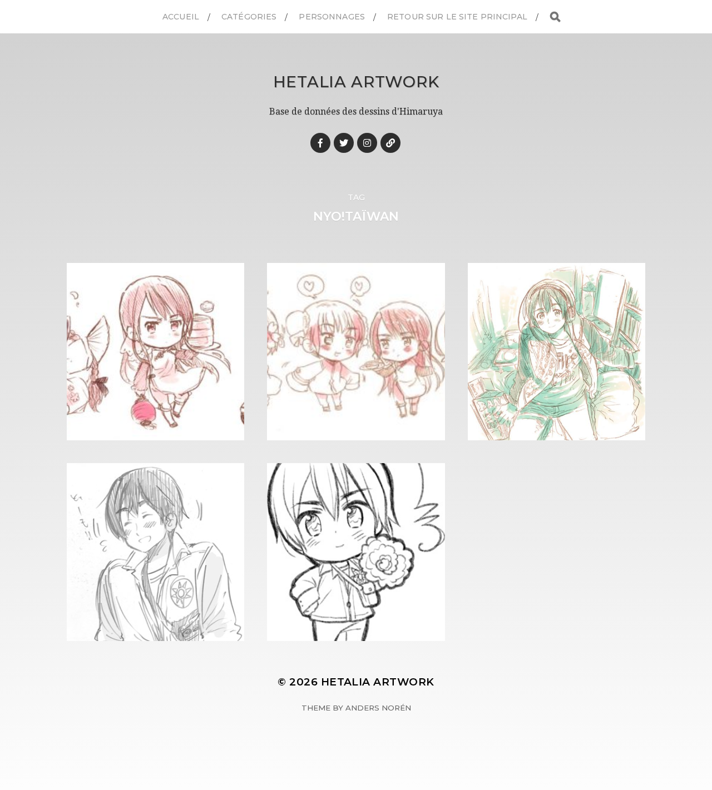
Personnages (332, 17)
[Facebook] (320, 143)
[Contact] (390, 143)
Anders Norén (378, 707)
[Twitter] (344, 143)
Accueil (180, 17)
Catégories (248, 17)
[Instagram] (367, 143)
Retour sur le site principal (457, 17)
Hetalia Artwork (356, 81)
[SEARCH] (555, 17)
